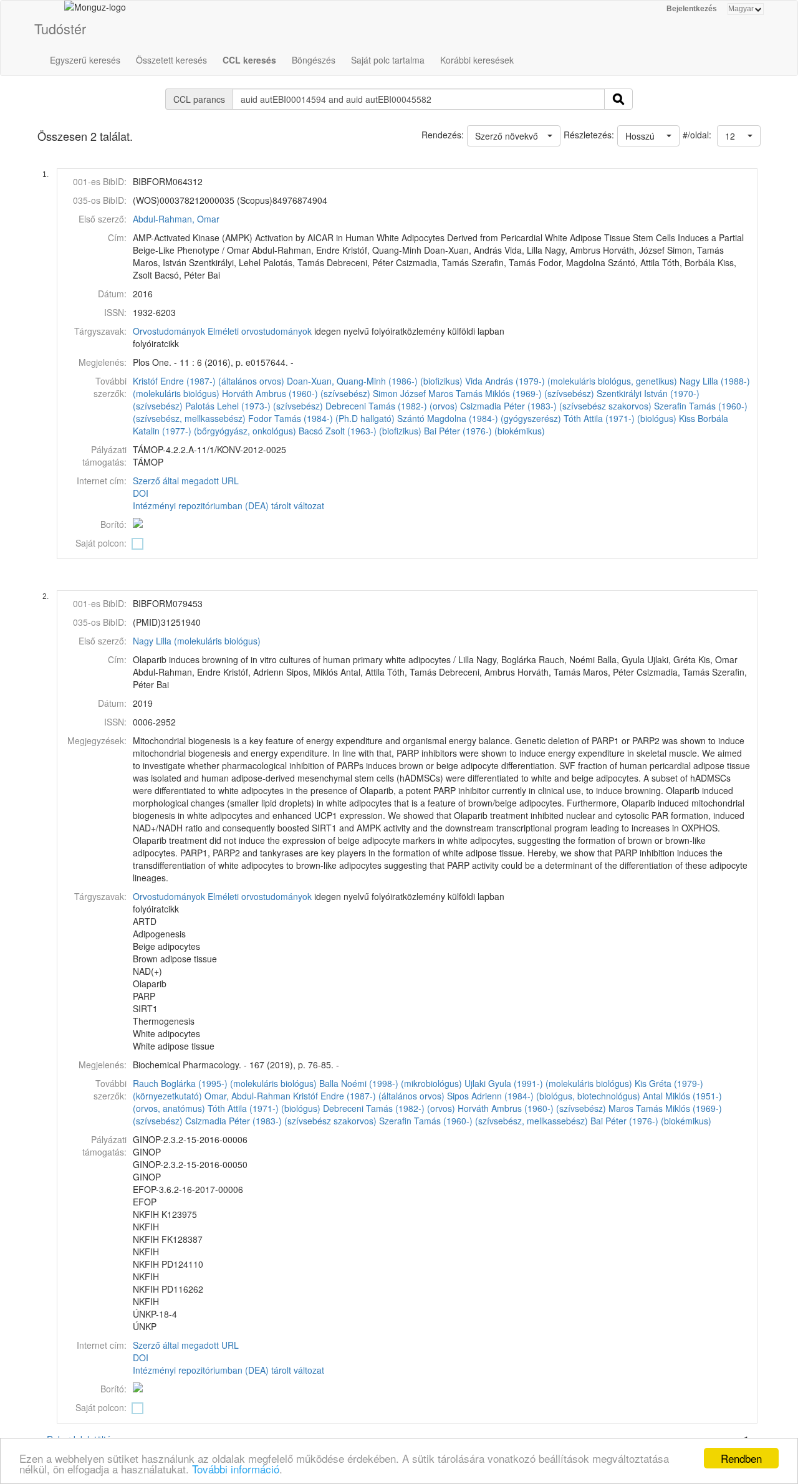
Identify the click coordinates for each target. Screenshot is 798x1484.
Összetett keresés (171, 60)
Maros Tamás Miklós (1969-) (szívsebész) (511, 393)
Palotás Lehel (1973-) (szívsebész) (254, 406)
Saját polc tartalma (388, 60)
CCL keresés (249, 60)
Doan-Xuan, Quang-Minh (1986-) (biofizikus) (375, 381)
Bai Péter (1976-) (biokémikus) (484, 430)
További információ (235, 1469)
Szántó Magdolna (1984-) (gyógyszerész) (479, 418)
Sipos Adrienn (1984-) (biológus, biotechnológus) (543, 1095)
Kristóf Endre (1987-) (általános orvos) (208, 381)
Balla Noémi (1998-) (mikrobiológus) (390, 1083)
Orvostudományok (169, 331)
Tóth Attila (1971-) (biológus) (620, 418)
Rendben (741, 1458)
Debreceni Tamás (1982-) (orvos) (391, 406)
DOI (140, 493)
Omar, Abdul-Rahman (247, 1095)
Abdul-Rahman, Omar (176, 219)
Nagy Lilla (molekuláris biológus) (197, 640)
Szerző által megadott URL (186, 480)
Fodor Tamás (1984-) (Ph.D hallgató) (321, 418)
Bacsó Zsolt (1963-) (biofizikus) (360, 430)
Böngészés (313, 60)
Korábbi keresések (477, 60)
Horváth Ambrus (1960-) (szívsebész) (296, 393)
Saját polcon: (101, 543)
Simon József (399, 393)
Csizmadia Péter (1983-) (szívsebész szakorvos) (555, 406)
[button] (739, 135)
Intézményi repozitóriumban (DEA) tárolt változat (228, 505)
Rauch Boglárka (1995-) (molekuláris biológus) (225, 1083)
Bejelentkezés (691, 8)
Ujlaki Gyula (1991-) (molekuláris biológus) (548, 1083)
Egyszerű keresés (85, 60)
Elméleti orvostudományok (260, 331)
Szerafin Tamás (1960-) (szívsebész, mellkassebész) (483, 1120)
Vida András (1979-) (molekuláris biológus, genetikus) (571, 381)
